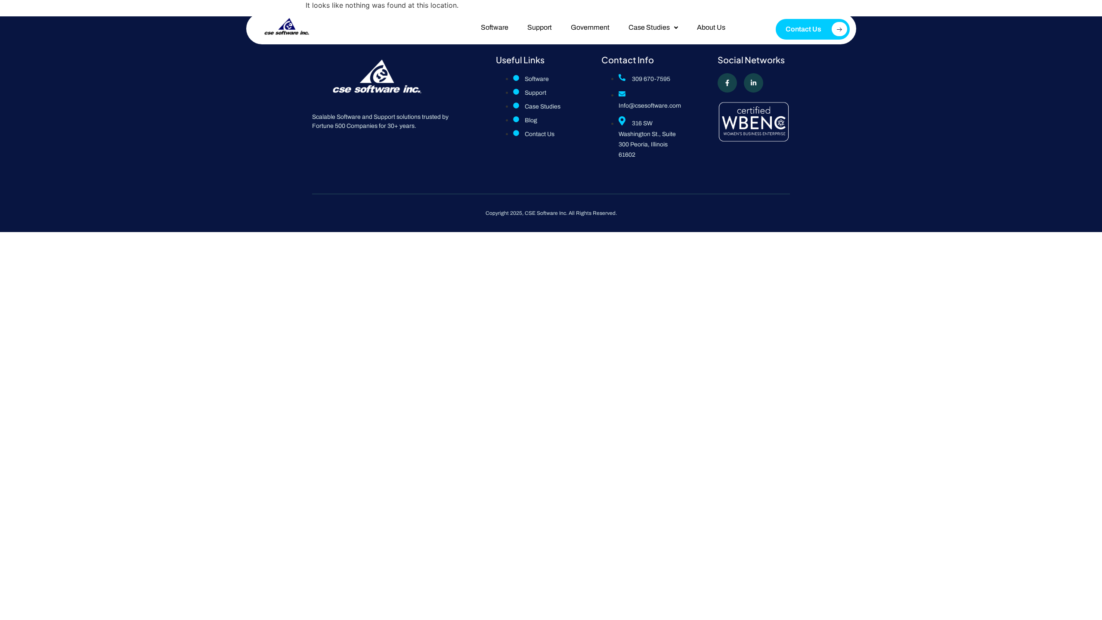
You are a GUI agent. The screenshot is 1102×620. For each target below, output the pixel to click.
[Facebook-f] (727, 83)
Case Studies (649, 27)
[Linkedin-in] (753, 83)
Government (590, 27)
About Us (711, 27)
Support (539, 27)
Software (494, 27)
